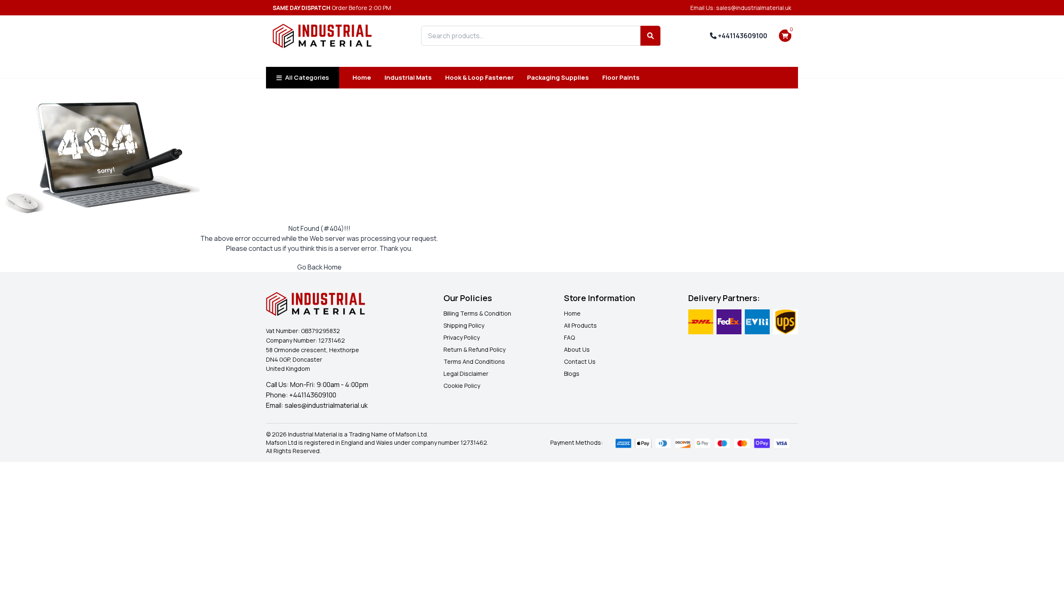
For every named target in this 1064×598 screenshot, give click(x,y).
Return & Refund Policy (474, 349)
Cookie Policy (461, 386)
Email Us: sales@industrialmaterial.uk (740, 8)
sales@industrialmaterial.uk (326, 405)
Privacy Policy (461, 337)
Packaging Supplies (558, 77)
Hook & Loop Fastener (479, 77)
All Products (580, 325)
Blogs (571, 373)
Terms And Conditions (474, 361)
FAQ (569, 337)
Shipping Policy (463, 325)
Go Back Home (319, 267)
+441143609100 (742, 35)
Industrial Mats (408, 77)
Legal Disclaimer (465, 373)
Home (361, 77)
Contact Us (580, 361)
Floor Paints (621, 77)
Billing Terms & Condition (477, 313)
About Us (577, 349)
